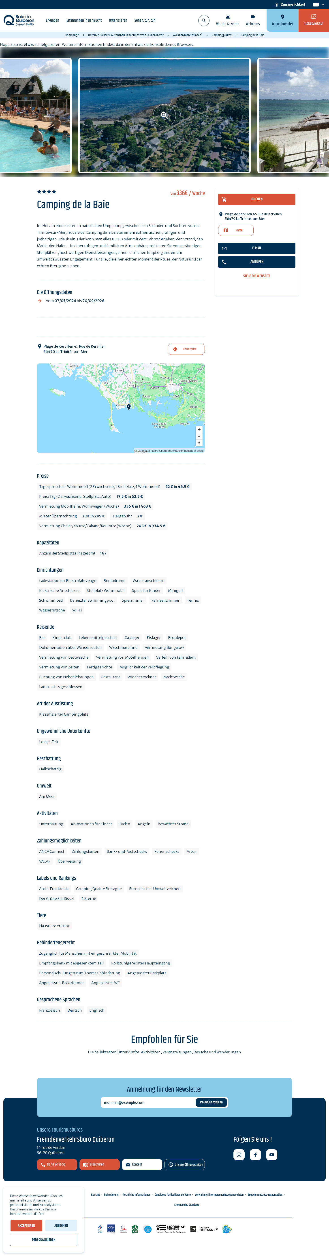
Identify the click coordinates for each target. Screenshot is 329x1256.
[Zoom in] (199, 429)
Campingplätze (221, 35)
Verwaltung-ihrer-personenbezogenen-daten (219, 1194)
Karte (239, 230)
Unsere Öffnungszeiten (189, 1165)
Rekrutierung (111, 1194)
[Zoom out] (199, 436)
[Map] (121, 408)
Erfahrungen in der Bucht (84, 20)
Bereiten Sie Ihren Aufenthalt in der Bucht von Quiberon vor (126, 35)
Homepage (72, 35)
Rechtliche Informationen (136, 1194)
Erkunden (52, 20)
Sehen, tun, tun (145, 20)
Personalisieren (43, 1240)
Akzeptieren (26, 1226)
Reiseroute (190, 349)
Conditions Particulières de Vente (173, 1194)
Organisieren (118, 20)
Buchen (257, 199)
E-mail (257, 248)
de (316, 4)
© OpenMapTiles (145, 450)
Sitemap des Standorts (186, 1204)
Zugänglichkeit (290, 4)
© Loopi (199, 450)
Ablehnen (61, 1226)
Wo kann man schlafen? (188, 35)
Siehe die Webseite (256, 276)
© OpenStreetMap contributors (174, 450)
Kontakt (137, 1164)
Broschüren (97, 1164)
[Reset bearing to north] (199, 442)
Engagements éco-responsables (265, 1194)
